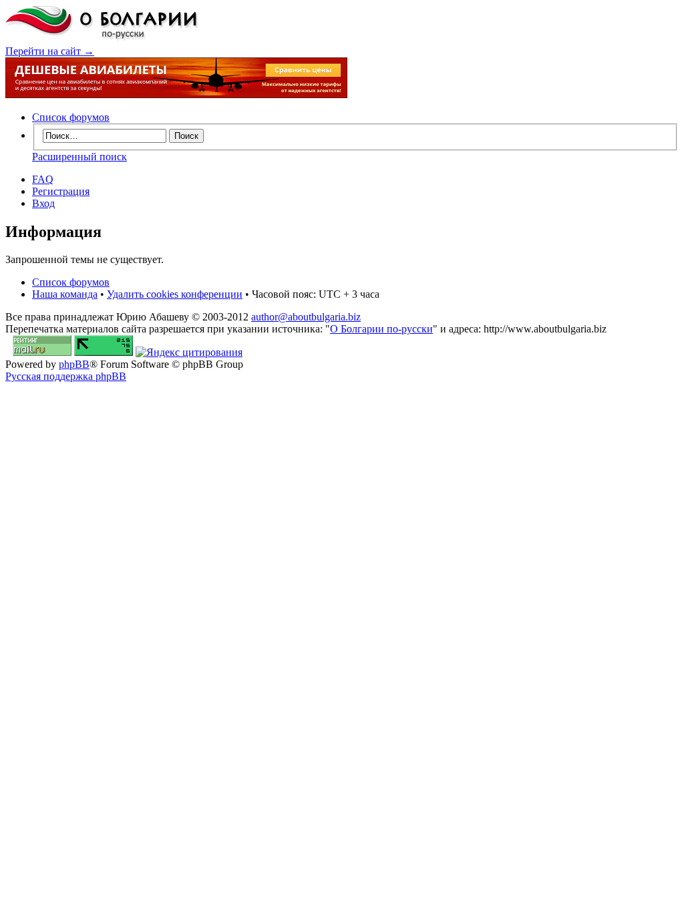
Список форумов (71, 117)
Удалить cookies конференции (174, 294)
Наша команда (65, 294)
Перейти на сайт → (49, 51)
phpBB (74, 364)
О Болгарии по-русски (381, 328)
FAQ (42, 179)
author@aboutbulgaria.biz (306, 316)
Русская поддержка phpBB (65, 376)
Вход (43, 203)
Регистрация (61, 191)
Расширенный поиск (79, 156)
